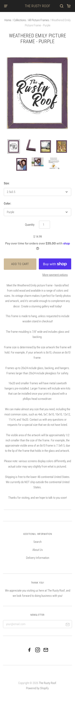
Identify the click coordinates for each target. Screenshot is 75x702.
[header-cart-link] (68, 6)
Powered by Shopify (37, 688)
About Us (37, 550)
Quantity (29, 224)
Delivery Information (37, 558)
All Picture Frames (38, 20)
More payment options (55, 275)
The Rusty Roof (37, 6)
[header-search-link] (61, 6)
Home (7, 20)
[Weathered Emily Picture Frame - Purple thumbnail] (14, 147)
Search (37, 542)
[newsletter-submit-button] (67, 625)
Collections (19, 20)
